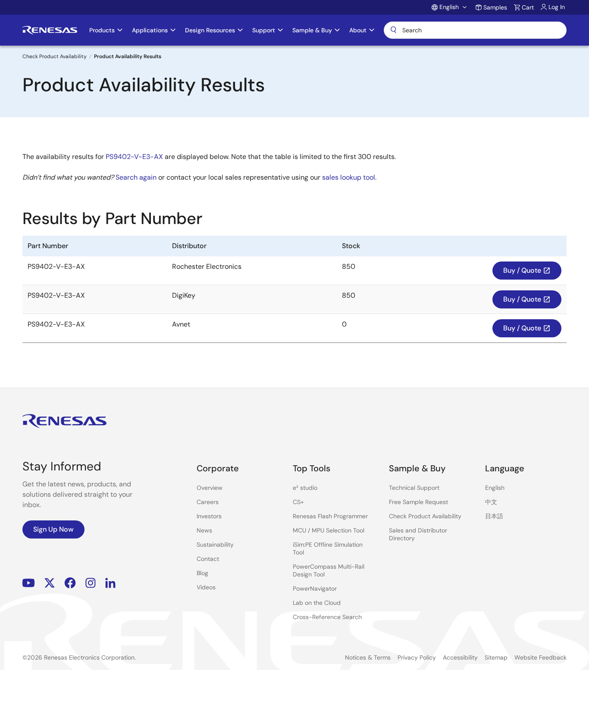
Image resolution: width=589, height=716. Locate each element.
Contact (208, 559)
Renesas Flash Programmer (330, 516)
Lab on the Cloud (317, 603)
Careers (208, 502)
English (494, 488)
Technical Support (414, 488)
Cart (528, 7)
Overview (209, 488)
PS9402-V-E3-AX (134, 156)
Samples (495, 7)
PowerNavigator (315, 588)
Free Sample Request (418, 502)
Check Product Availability (54, 56)
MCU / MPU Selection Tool (328, 530)
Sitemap (496, 657)
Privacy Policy (417, 657)
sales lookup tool (348, 177)
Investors (209, 516)
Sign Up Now (53, 529)
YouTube (28, 583)
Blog (202, 573)
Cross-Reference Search (327, 617)
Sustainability (215, 544)
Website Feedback (540, 657)
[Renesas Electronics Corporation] (49, 30)
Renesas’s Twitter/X (49, 583)
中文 (491, 502)
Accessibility (460, 657)
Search (475, 30)
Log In (556, 6)
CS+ (298, 502)
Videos (206, 587)
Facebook (70, 583)
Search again (136, 177)
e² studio (305, 488)
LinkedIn (110, 583)
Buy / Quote (527, 270)
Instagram (90, 583)
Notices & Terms (368, 657)
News (204, 530)
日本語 (494, 516)
